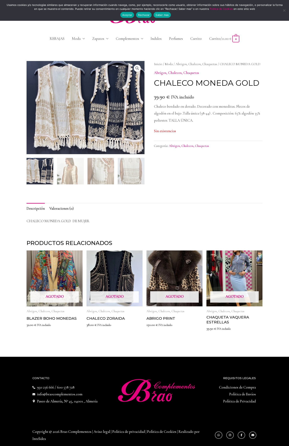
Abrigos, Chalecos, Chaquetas (196, 64)
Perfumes (176, 38)
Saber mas (162, 14)
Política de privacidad (129, 431)
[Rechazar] (284, 10)
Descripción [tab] (36, 208)
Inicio (158, 64)
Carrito (196, 38)
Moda (76, 38)
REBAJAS (57, 38)
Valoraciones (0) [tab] (61, 208)
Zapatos (98, 38)
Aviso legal (102, 431)
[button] (137, 68)
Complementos (127, 38)
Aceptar (127, 14)
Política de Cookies (161, 431)
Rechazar (144, 14)
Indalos (156, 38)
